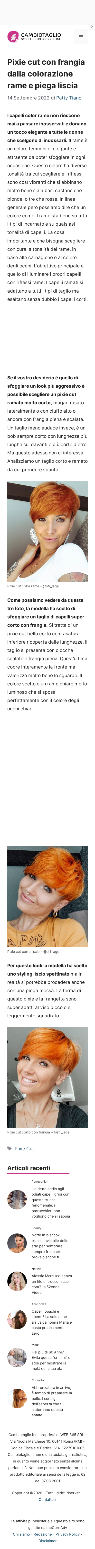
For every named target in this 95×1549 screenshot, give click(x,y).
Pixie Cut (24, 1149)
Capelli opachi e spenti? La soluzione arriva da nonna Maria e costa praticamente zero (52, 1322)
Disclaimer (47, 1540)
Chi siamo (21, 1534)
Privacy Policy (68, 1534)
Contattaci (47, 1499)
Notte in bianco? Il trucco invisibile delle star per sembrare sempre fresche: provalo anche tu (50, 1246)
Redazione (43, 1534)
